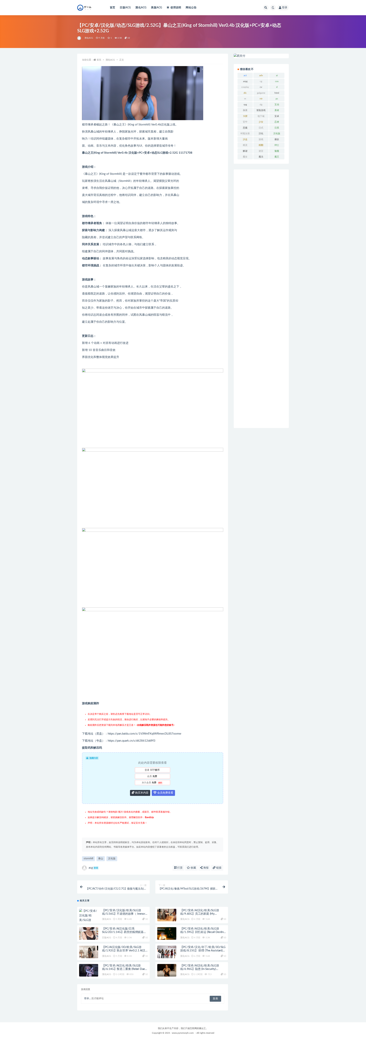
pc (277, 98)
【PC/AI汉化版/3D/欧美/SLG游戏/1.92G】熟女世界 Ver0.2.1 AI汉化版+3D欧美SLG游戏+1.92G (123, 950)
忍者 (276, 122)
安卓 (276, 116)
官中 (245, 122)
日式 (261, 128)
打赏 (180, 867)
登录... (87, 998)
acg (93, 867)
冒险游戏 (261, 110)
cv (261, 87)
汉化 (261, 133)
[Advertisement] (261, 298)
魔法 (261, 157)
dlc (245, 93)
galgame (261, 93)
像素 (245, 110)
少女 (261, 122)
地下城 (261, 116)
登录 (284, 7)
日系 (276, 128)
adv (261, 75)
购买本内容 (141, 792)
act (245, 75)
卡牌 (245, 116)
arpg (245, 81)
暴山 (100, 858)
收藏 (193, 867)
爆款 (276, 139)
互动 (276, 104)
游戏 (261, 139)
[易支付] (261, 56)
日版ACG (125, 7)
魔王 (276, 157)
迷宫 (261, 151)
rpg (245, 104)
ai (277, 75)
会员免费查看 (165, 792)
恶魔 (245, 128)
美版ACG (156, 7)
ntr (261, 98)
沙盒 (245, 139)
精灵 (245, 145)
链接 (218, 867)
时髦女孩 (245, 133)
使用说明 (175, 7)
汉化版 (112, 858)
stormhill (88, 858)
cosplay (245, 87)
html (276, 93)
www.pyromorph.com (183, 1033)
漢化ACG (140, 7)
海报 (205, 867)
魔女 (245, 157)
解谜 (245, 151)
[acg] (79, 38)
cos (277, 81)
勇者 (276, 110)
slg (261, 104)
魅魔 (276, 151)
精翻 (261, 145)
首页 (112, 7)
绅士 (276, 145)
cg (261, 81)
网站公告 (191, 7)
